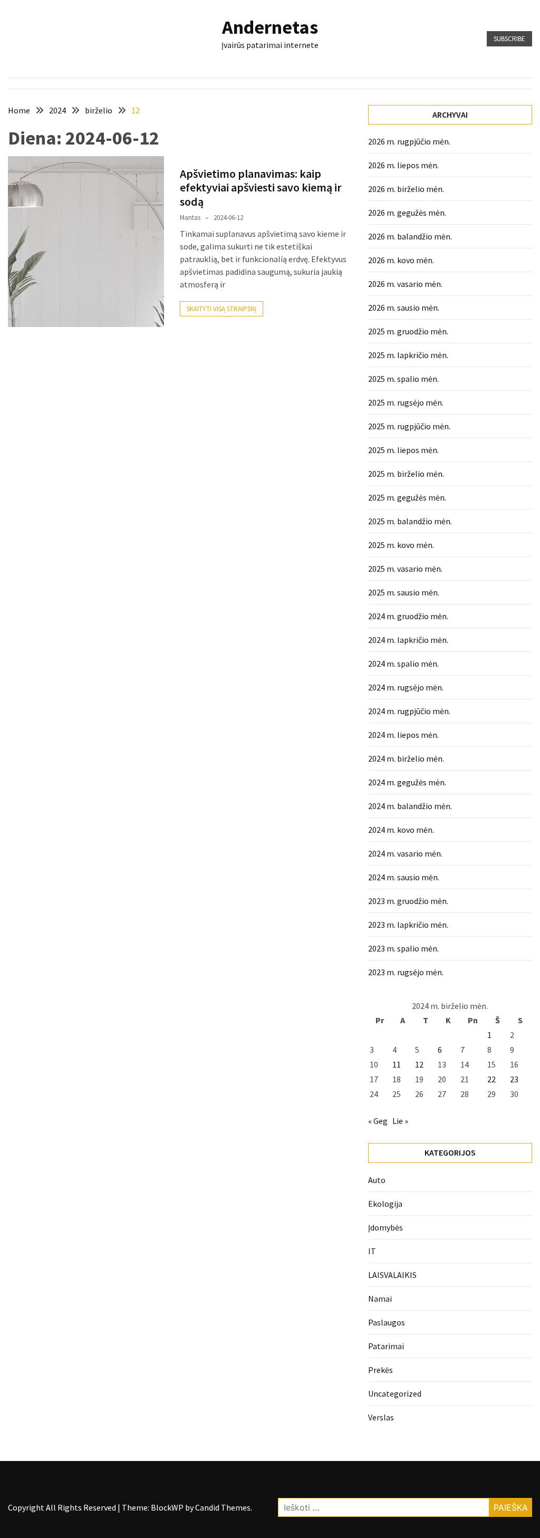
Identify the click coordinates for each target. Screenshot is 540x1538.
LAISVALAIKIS (392, 1275)
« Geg (378, 1121)
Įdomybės (385, 1227)
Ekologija (385, 1203)
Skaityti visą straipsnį (221, 308)
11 (396, 1064)
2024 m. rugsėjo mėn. (405, 687)
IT (372, 1251)
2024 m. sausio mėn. (403, 877)
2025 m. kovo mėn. (401, 545)
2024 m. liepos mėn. (403, 734)
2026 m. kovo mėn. (401, 260)
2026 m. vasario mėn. (405, 283)
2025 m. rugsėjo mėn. (405, 402)
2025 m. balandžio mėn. (410, 521)
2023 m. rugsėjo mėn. (405, 972)
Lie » (400, 1121)
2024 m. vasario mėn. (405, 853)
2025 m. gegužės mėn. (407, 497)
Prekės (380, 1369)
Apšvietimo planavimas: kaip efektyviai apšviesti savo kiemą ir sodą (261, 187)
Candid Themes (222, 1507)
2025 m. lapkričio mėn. (408, 355)
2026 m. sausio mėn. (403, 307)
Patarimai (386, 1346)
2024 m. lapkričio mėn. (408, 640)
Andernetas (270, 27)
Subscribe (509, 38)
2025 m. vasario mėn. (405, 568)
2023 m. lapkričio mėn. (408, 924)
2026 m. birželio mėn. (406, 189)
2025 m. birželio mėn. (406, 473)
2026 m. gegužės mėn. (407, 212)
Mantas (190, 217)
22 (491, 1079)
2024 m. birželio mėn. (406, 758)
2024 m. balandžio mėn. (410, 806)
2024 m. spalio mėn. (403, 663)
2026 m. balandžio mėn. (410, 236)
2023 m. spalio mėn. (403, 948)
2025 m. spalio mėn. (403, 378)
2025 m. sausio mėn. (403, 592)
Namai (380, 1298)
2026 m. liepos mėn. (403, 165)
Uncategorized (394, 1393)
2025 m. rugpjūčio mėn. (409, 426)
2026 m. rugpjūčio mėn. (409, 141)
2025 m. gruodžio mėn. (408, 331)
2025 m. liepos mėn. (403, 450)
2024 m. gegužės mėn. (407, 782)
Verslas (381, 1417)
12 (419, 1064)
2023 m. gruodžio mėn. (408, 901)
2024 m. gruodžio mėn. (408, 616)
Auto (376, 1180)
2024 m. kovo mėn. (401, 829)
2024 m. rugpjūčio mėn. (409, 711)
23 (514, 1079)
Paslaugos (386, 1322)
